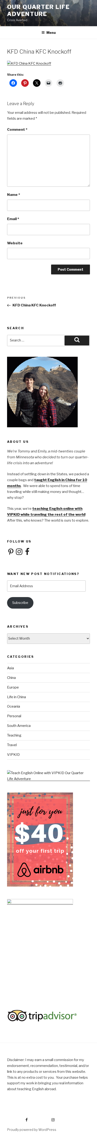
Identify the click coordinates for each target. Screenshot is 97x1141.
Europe (13, 687)
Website (15, 243)
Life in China (16, 697)
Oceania (13, 706)
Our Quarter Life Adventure (38, 10)
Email (13, 219)
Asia (10, 668)
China (11, 678)
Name (13, 195)
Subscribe (20, 603)
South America (19, 726)
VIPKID (13, 755)
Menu (51, 33)
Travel (12, 745)
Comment (17, 129)
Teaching (14, 735)
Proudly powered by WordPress (31, 1130)
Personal (14, 716)
